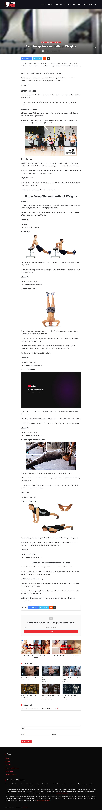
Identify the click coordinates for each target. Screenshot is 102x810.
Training (58, 42)
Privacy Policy (9, 771)
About (7, 758)
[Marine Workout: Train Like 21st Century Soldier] (30, 689)
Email (23, 734)
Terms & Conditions (11, 774)
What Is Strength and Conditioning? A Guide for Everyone (51, 696)
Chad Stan (47, 50)
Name (23, 728)
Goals (43, 4)
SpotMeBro (25, 807)
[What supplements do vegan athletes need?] (51, 671)
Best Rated (88, 4)
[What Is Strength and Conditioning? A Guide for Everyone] (51, 689)
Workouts (43, 42)
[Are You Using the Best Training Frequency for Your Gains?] (72, 689)
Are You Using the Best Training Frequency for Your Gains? (70, 696)
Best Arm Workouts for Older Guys (29, 677)
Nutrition (58, 4)
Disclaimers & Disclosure (12, 768)
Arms (48, 42)
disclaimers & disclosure (62, 793)
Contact (8, 761)
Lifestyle (67, 4)
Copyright (8, 764)
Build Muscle (53, 42)
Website (54, 734)
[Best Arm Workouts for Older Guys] (30, 671)
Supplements (77, 4)
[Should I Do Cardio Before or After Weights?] (72, 671)
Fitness (50, 4)
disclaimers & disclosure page (43, 800)
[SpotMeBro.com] (10, 4)
